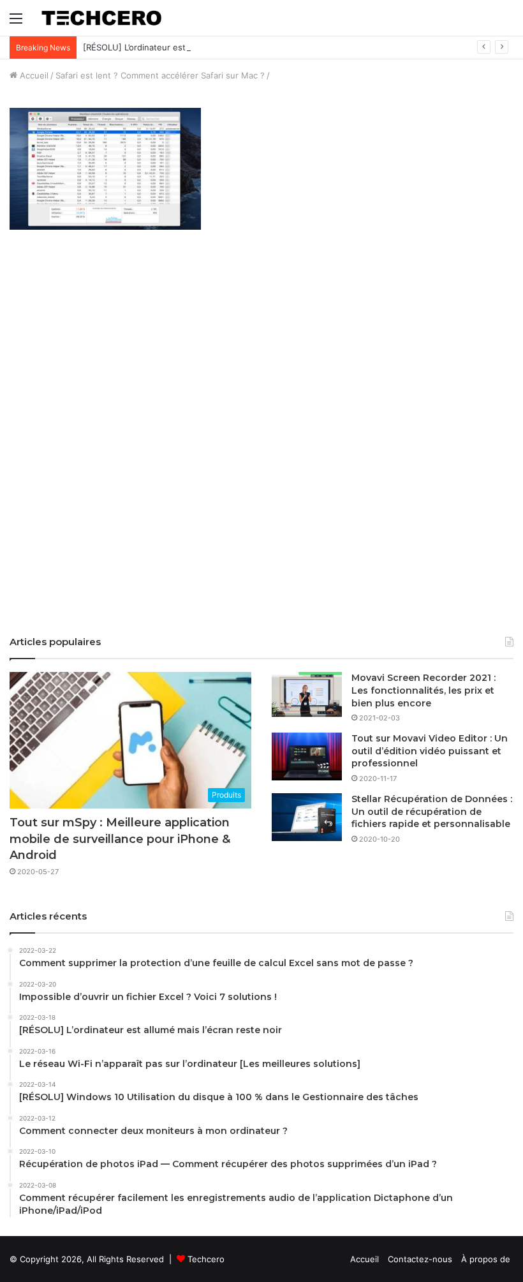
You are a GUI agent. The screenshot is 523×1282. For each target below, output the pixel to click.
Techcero (206, 1259)
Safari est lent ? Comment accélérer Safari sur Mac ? (160, 75)
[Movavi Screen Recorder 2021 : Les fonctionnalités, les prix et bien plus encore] (307, 696)
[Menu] (16, 22)
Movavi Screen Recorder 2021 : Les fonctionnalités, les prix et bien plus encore (423, 690)
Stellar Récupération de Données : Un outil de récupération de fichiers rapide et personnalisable (431, 811)
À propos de (485, 1259)
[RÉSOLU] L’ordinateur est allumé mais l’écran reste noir (193, 47)
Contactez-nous (420, 1259)
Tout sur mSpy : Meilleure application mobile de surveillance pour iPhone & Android (120, 838)
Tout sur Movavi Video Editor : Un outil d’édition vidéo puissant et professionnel (429, 751)
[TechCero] (101, 18)
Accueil (32, 75)
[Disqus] (261, 446)
